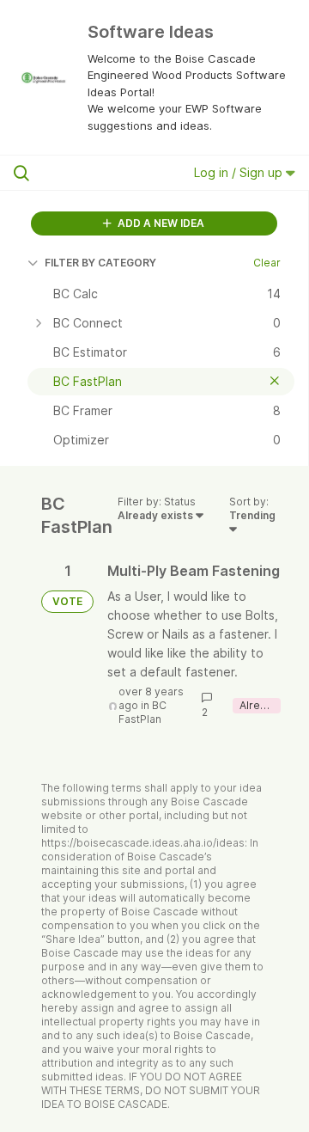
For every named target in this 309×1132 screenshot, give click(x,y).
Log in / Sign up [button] (240, 172)
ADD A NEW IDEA (159, 223)
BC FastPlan (142, 712)
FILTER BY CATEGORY (100, 262)
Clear (267, 262)
